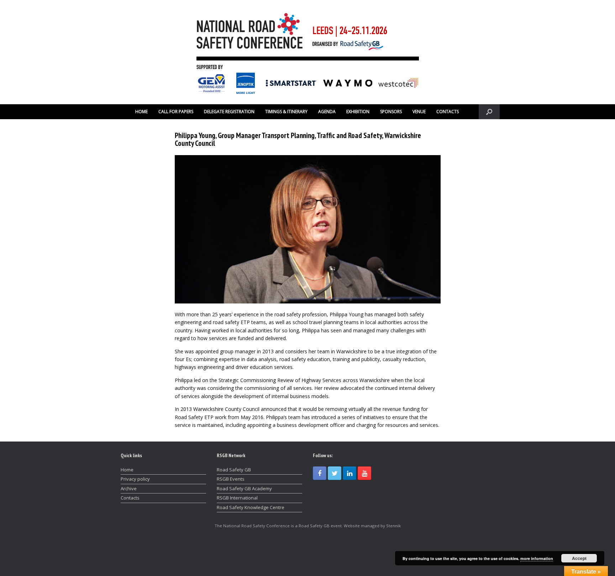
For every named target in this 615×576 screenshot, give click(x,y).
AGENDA (327, 112)
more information (536, 558)
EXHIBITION (357, 112)
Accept (579, 558)
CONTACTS (447, 112)
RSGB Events (231, 479)
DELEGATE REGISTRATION (229, 112)
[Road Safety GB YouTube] (364, 473)
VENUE (419, 112)
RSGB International (237, 498)
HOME (141, 112)
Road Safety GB (234, 469)
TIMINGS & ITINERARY (286, 112)
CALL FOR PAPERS (175, 112)
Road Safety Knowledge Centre (250, 507)
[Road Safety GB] (307, 52)
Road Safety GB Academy (244, 488)
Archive (129, 488)
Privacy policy (135, 479)
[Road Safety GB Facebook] (319, 473)
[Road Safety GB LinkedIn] (349, 473)
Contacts (130, 498)
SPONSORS (391, 112)
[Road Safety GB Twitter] (334, 473)
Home (127, 469)
